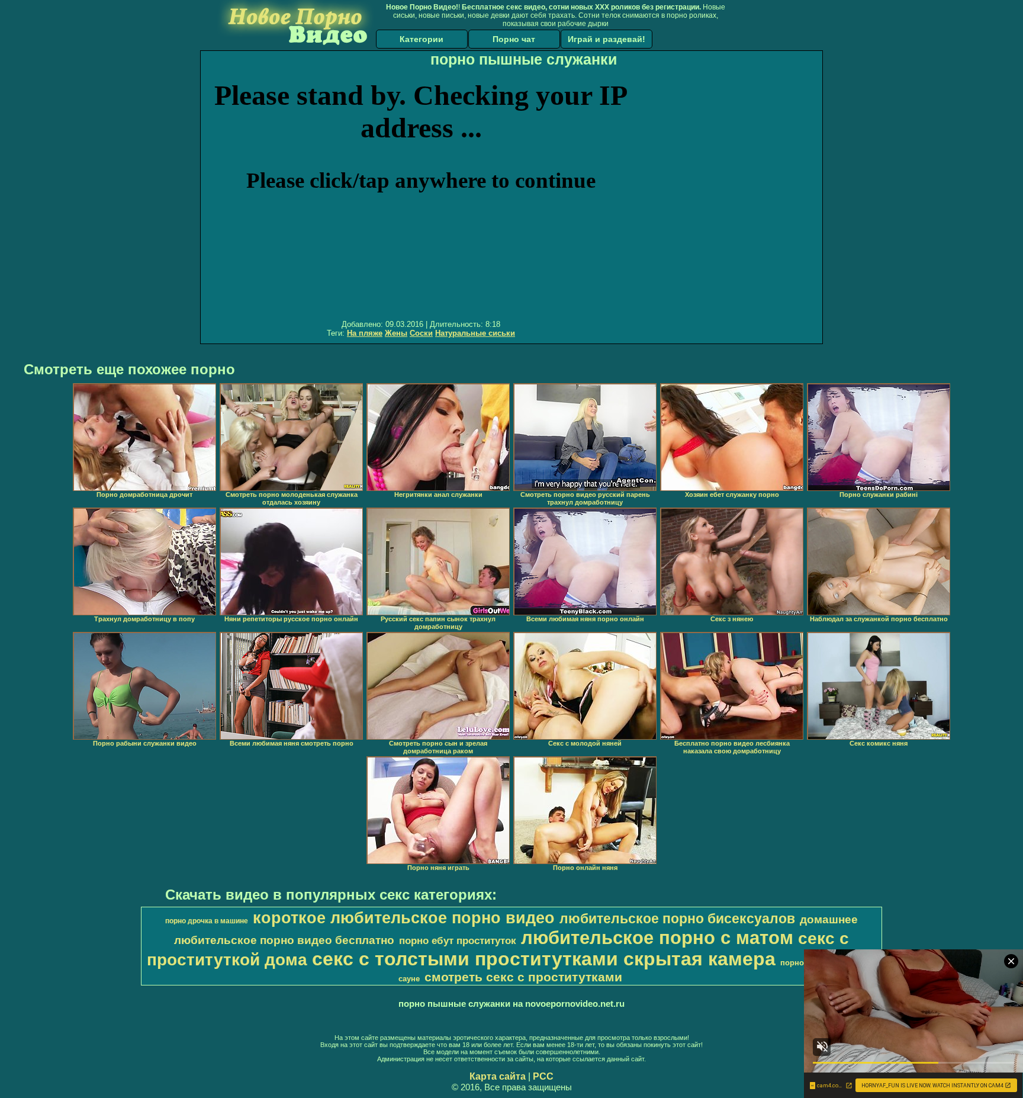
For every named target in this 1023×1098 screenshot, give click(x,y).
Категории (421, 39)
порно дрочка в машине (206, 921)
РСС (543, 1076)
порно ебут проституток (457, 940)
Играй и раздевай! (606, 39)
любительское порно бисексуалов (677, 918)
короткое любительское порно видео (404, 918)
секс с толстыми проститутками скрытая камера (544, 958)
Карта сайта (497, 1076)
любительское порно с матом (657, 937)
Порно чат (514, 39)
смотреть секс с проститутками (523, 977)
